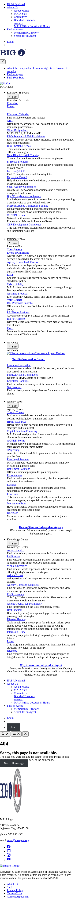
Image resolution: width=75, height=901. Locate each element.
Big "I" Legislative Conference (24, 196)
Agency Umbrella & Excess (22, 262)
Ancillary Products (17, 293)
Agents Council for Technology (24, 603)
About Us (12, 7)
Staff (9, 887)
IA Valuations (14, 475)
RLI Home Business (18, 312)
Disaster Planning (16, 619)
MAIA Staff (20, 13)
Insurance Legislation (19, 365)
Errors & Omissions (18, 252)
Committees (20, 16)
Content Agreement (17, 896)
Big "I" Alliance (16, 318)
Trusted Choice (15, 412)
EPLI (10, 274)
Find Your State (15, 77)
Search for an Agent (25, 35)
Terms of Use (14, 893)
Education (12, 103)
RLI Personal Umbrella (20, 302)
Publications (13, 556)
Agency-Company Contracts (23, 584)
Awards (18, 23)
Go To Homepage (14, 763)
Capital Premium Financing (22, 431)
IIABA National (16, 4)
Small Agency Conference (21, 186)
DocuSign (12, 512)
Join (13, 727)
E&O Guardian (15, 594)
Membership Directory (26, 32)
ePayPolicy (13, 449)
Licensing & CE (16, 171)
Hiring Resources (16, 421)
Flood (10, 328)
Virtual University (17, 565)
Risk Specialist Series (19, 145)
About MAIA (21, 10)
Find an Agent (15, 29)
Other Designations (17, 130)
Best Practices (14, 609)
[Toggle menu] (16, 734)
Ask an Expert (15, 575)
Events (10, 106)
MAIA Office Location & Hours (32, 26)
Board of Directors (24, 20)
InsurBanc (12, 494)
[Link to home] (5, 83)
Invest (10, 641)
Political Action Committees (22, 374)
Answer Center (15, 550)
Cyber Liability (15, 284)
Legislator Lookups (17, 380)
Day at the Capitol (17, 177)
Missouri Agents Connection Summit (27, 205)
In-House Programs (17, 161)
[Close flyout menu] (3, 61)
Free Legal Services (18, 459)
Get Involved (14, 387)
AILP (10, 120)
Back (14, 96)
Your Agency (14, 249)
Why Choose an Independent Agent (41, 665)
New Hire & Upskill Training (23, 155)
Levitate (11, 484)
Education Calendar (18, 114)
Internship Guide (16, 631)
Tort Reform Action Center (28, 359)
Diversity (12, 650)
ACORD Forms (16, 440)
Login (10, 41)
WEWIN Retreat (16, 215)
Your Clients (14, 299)
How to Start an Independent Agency (41, 527)
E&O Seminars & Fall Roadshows (26, 136)
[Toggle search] (5, 734)
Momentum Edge (16, 503)
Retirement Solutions (18, 468)
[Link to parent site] (13, 54)
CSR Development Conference (24, 224)
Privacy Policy (15, 890)
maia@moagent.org (18, 840)
